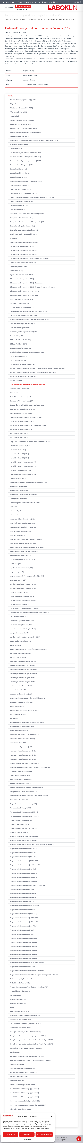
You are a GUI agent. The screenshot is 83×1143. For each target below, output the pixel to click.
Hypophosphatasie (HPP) (18, 486)
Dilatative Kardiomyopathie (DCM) (22, 279)
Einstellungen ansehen (44, 1134)
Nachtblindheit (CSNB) (18, 714)
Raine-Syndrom (15, 995)
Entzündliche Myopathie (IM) (20, 328)
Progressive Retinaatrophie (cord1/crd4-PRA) (25, 865)
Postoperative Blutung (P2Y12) (20, 808)
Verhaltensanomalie (17, 1081)
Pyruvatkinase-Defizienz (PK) (20, 991)
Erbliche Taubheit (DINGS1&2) (20, 340)
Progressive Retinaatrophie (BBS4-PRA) (23, 857)
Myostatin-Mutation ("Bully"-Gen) (22, 702)
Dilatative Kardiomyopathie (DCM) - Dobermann (26, 283)
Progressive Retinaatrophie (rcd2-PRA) (23, 950)
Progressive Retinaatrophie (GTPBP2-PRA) (24, 901)
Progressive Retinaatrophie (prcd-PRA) (23, 938)
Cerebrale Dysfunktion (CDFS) (20, 189)
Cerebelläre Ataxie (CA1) (18, 177)
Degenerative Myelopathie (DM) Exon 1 (23, 250)
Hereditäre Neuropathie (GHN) (20, 470)
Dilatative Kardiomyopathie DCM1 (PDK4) (24, 291)
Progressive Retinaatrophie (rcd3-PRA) (23, 954)
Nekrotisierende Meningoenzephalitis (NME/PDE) (27, 722)
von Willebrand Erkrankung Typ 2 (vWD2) (24, 1093)
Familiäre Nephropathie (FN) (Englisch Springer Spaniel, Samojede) (33, 372)
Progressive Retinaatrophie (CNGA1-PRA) (24, 861)
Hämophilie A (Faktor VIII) (19, 490)
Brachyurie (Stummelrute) (19, 144)
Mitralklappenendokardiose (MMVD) (22, 665)
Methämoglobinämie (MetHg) (20, 653)
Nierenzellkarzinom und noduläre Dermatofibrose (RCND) (30, 767)
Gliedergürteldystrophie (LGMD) (21, 413)
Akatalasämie (14, 116)
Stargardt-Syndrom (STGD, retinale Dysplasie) (26, 1048)
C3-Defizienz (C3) (16, 149)
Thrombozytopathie (17, 1064)
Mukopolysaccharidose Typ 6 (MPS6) (22, 678)
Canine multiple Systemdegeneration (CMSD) (25, 161)
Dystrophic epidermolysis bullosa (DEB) (23, 315)
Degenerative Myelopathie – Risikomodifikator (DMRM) (29, 258)
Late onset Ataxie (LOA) (18, 580)
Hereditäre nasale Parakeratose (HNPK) (23, 462)
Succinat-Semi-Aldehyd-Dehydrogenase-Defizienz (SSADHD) (30, 1060)
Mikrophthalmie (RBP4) (18, 657)
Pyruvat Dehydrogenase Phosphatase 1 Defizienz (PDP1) (29, 987)
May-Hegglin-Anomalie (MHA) (20, 641)
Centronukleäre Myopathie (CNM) (22, 165)
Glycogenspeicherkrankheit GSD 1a (22, 421)
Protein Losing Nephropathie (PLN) (22, 979)
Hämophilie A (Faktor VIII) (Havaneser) (23, 494)
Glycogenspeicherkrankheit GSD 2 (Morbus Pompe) (28, 425)
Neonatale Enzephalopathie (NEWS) (22, 739)
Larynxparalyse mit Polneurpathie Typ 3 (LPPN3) (27, 576)
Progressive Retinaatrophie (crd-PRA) (23, 869)
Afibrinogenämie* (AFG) (18, 112)
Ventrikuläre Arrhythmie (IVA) (20, 1076)
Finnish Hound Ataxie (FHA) (19, 389)
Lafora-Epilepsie (15, 564)
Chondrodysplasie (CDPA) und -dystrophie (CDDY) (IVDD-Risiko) (32, 197)
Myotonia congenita (17, 706)
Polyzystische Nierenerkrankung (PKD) (23, 804)
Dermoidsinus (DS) (16, 271)
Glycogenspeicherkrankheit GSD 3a (22, 429)
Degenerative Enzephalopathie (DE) (22, 246)
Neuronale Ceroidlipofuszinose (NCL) (23, 751)
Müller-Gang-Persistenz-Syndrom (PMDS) (24, 710)
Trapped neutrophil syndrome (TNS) (22, 1068)
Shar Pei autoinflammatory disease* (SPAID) (25, 1024)
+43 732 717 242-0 (10, 2)
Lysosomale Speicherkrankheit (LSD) (23, 621)
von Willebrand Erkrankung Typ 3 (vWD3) (24, 1097)
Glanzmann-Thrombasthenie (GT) (21, 401)
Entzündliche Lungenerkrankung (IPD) (23, 324)
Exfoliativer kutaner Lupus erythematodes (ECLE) (27, 352)
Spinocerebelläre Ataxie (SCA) (20, 1028)
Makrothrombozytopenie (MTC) (21, 625)
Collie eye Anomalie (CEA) (19, 206)
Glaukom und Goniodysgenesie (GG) (22, 409)
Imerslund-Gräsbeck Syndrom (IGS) (22, 519)
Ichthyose (13, 507)
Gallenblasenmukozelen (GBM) (20, 397)
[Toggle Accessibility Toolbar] (78, 1138)
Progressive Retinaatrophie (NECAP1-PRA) (24, 922)
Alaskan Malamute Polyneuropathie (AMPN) (25, 132)
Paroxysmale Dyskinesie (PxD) (20, 783)
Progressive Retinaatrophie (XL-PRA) (22, 967)
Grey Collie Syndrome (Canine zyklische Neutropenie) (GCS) (30, 442)
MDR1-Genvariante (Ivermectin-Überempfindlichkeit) (28, 649)
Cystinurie (13, 238)
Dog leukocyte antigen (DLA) (20, 303)
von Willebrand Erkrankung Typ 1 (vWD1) (24, 1089)
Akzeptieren (11, 1134)
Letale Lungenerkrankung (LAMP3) (22, 596)
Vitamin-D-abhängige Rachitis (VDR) (22, 1085)
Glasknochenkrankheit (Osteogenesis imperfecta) (27, 405)
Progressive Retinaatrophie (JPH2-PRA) (23, 914)
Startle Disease (15, 1052)
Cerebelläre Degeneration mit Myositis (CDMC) (26, 181)
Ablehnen (27, 1134)
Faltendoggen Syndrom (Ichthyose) (22, 364)
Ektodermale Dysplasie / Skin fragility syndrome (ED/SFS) (30, 319)
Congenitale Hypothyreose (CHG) (21, 218)
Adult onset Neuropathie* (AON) (21, 108)
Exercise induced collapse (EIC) (20, 348)
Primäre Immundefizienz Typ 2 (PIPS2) (23, 828)
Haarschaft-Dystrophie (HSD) (20, 446)
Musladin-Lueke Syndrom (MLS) (21, 694)
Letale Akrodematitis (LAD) (19, 592)
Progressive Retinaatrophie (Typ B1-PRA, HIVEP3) (27, 963)
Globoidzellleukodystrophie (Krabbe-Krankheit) (26, 417)
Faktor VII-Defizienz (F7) (18, 356)
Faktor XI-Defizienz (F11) (18, 360)
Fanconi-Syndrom (16, 381)
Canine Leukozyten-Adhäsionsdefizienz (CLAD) (26, 153)
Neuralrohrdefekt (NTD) (18, 743)
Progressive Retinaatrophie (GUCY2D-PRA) (24, 906)
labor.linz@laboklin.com (51, 2)
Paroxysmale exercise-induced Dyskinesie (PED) (26, 788)
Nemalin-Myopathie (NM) (19, 731)
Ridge (12, 1007)
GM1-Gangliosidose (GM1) (19, 433)
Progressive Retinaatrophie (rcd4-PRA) (23, 958)
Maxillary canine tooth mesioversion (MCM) (25, 637)
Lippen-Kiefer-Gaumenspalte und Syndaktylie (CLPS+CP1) (30, 613)
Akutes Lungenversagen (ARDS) (21, 124)
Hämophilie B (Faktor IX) (18, 499)
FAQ (64, 1140)
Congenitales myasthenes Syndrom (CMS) (24, 230)
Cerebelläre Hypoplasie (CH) (19, 185)
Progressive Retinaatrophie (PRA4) (22, 934)
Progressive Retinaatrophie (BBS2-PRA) (23, 853)
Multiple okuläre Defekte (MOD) (21, 686)
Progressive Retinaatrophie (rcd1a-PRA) (23, 946)
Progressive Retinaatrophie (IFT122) (22, 910)
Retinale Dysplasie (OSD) (18, 999)
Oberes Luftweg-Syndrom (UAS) (21, 771)
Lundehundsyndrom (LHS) (19, 617)
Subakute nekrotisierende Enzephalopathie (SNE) (27, 1056)
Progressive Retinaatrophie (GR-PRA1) (23, 893)
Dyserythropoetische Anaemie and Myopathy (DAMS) (28, 311)
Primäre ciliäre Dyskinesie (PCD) (21, 820)
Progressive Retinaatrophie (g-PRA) (22, 889)
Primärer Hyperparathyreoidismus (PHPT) (24, 836)
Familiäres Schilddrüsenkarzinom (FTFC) (24, 376)
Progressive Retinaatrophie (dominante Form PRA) (27, 885)
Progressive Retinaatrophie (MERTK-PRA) (24, 918)
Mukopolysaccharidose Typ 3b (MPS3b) (23, 674)
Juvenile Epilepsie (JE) (17, 535)
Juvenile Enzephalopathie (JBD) (20, 531)
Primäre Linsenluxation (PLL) (20, 832)
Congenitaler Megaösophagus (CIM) (22, 226)
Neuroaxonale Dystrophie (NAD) (21, 747)
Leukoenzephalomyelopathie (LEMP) (23, 600)
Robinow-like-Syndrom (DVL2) (20, 1011)
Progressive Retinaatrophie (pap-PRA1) (23, 926)
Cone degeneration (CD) (18, 210)
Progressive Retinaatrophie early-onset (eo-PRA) (27, 971)
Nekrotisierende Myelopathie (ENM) (22, 726)
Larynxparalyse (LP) (17, 572)
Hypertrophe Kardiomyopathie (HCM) (23, 474)
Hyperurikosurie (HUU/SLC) (19, 478)
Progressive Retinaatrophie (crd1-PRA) (23, 873)
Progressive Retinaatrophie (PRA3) (22, 930)
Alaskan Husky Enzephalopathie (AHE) (23, 128)
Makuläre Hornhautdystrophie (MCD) (23, 629)
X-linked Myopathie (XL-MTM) (20, 1109)
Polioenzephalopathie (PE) (19, 800)
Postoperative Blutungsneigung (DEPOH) (24, 812)
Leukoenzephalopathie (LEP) (20, 604)
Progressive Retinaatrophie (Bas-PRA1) (23, 849)
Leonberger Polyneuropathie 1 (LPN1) (23, 584)
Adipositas (13, 104)
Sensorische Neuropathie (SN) (20, 1019)
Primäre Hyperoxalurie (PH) (19, 824)
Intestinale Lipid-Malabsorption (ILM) (23, 523)
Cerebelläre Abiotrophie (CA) (20, 173)
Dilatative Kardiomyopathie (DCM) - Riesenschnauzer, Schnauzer (32, 287)
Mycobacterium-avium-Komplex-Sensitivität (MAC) (27, 698)
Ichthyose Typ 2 (15, 511)
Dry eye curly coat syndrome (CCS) (22, 307)
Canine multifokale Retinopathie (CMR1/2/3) (25, 157)
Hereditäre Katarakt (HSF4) (19, 454)
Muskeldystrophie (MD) (18, 690)
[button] (52, 1116)
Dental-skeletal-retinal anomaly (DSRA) (23, 263)
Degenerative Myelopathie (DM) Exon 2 (23, 254)
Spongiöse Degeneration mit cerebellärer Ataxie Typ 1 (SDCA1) (31, 1040)
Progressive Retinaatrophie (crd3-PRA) (23, 881)
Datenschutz (27, 1139)
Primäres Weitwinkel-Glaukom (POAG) (23, 840)
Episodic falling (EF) (16, 336)
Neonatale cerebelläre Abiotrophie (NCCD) (24, 735)
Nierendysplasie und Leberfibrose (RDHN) (24, 763)
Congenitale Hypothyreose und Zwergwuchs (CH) (27, 222)
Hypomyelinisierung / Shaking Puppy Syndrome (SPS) (28, 482)
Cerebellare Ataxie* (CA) (18, 169)
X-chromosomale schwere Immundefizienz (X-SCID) (28, 1105)
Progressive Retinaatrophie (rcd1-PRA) (23, 942)
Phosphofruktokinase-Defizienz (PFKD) (23, 792)
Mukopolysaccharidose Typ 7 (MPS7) (22, 682)
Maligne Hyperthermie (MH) (19, 633)
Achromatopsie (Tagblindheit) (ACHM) (23, 100)
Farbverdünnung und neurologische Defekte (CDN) (27, 385)
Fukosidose (14, 393)
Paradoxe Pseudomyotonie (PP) (21, 779)
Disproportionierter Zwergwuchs (21, 299)
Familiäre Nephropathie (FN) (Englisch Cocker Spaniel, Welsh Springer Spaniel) (37, 368)
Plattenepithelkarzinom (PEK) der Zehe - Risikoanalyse (29, 796)
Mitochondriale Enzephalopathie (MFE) (23, 661)
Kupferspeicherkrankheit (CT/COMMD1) (24, 551)
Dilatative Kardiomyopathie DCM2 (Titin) (24, 295)
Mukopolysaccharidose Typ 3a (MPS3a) (23, 669)
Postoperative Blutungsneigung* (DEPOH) (24, 816)
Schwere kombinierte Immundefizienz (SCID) (25, 1015)
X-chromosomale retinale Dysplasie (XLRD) (25, 1101)
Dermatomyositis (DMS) (18, 267)
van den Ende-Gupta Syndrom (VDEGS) (23, 1072)
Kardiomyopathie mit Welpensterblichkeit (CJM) (27, 547)
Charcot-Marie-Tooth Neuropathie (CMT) (24, 193)
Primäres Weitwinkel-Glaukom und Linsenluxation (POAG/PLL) (32, 844)
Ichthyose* (14, 515)
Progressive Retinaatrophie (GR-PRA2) (23, 897)
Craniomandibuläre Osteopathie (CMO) (23, 234)
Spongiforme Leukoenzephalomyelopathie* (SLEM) (28, 1036)
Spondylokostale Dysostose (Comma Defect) (25, 1032)
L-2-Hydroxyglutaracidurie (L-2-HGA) (22, 560)
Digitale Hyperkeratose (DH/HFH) (21, 275)
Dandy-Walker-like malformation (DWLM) (24, 242)
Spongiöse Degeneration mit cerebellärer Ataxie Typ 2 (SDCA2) (31, 1044)
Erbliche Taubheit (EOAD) (18, 344)
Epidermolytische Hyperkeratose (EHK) (23, 332)
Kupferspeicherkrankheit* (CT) (20, 556)
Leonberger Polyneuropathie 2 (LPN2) (23, 588)
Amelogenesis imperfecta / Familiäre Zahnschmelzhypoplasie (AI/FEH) (34, 140)
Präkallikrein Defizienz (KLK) (20, 983)
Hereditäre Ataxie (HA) (18, 450)
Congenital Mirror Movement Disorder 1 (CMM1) (27, 214)
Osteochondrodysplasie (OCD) (20, 775)
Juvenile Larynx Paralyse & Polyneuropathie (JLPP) (27, 539)
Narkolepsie (14, 718)
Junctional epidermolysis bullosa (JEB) (23, 527)
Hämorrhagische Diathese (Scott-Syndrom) (25, 503)
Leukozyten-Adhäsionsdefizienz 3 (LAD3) (24, 608)
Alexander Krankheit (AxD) (19, 136)
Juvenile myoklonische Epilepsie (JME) (23, 543)
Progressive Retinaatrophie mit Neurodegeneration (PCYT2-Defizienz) (34, 975)
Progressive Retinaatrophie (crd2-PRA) (23, 877)
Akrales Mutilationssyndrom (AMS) (22, 120)
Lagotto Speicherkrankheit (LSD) (21, 568)
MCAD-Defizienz (15, 645)
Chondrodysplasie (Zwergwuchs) (21, 201)
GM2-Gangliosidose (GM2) (19, 438)
